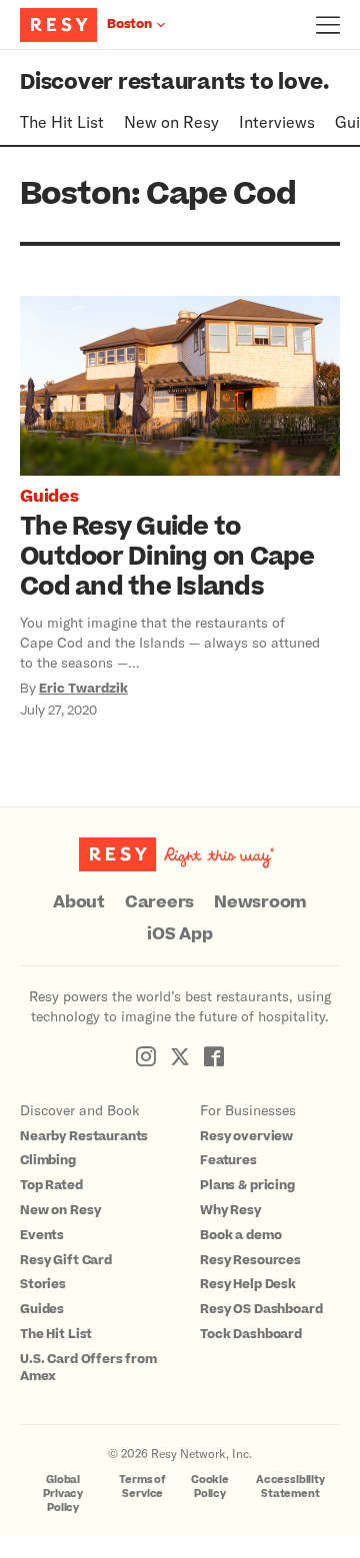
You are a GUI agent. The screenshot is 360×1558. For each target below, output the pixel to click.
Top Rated (51, 1185)
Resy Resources (250, 1260)
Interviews (277, 121)
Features (228, 1160)
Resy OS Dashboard (261, 1309)
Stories (43, 1284)
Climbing (48, 1160)
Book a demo (240, 1235)
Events (42, 1235)
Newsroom (260, 902)
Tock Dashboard (251, 1334)
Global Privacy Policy (63, 1493)
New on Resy (171, 121)
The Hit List (62, 121)
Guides (49, 497)
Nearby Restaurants (84, 1136)
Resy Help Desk (248, 1284)
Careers (159, 902)
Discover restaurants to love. (174, 82)
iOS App (179, 934)
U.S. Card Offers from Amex (88, 1367)
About (79, 902)
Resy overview (246, 1136)
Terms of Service (142, 1486)
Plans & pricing (247, 1185)
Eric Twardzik (83, 689)
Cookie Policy (210, 1486)
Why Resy (230, 1210)
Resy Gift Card (66, 1260)
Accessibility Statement (290, 1486)
